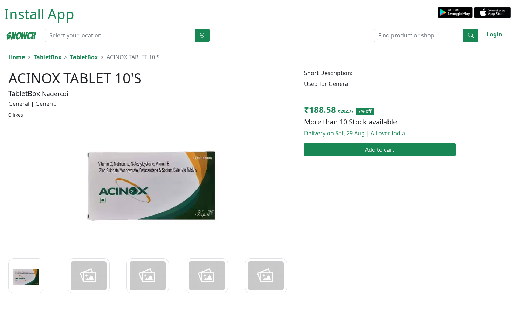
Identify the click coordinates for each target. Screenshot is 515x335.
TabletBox (47, 57)
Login (494, 34)
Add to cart (379, 149)
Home (16, 57)
